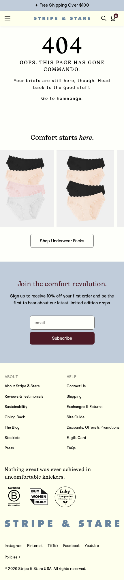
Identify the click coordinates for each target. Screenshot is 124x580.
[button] (114, 18)
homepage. (70, 98)
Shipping (74, 396)
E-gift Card (76, 437)
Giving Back (15, 417)
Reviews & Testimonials (24, 396)
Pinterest (35, 545)
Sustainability (16, 406)
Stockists (12, 437)
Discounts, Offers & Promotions (93, 427)
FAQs (71, 448)
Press (9, 448)
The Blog (12, 427)
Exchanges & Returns (84, 406)
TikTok (53, 545)
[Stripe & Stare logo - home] (62, 18)
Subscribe (62, 338)
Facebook (71, 545)
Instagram (13, 545)
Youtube (91, 545)
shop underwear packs (62, 240)
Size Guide (75, 417)
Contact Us (76, 386)
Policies (11, 557)
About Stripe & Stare (22, 386)
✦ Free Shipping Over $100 (62, 5)
